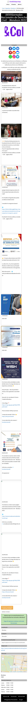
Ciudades (14, 4)
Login (21, 699)
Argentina (7, 8)
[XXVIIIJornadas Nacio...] (14, 664)
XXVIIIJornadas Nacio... (14, 667)
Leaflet (11, 671)
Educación (4, 636)
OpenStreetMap (19, 671)
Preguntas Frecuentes (11, 699)
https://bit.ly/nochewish (8, 416)
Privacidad (22, 696)
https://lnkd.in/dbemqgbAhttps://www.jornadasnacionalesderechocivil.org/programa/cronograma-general (11, 211)
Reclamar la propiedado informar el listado (7, 607)
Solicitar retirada (6, 611)
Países (20, 4)
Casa (8, 4)
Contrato (14, 696)
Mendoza (13, 8)
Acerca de (6, 696)
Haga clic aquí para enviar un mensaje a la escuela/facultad (13, 642)
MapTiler (14, 671)
